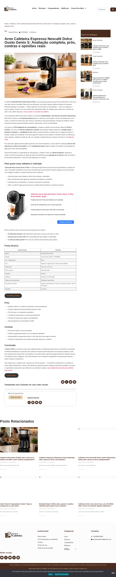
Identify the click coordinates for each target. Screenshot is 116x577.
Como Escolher (77, 8)
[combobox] (103, 9)
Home (6, 23)
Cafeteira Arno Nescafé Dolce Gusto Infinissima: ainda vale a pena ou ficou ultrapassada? (97, 459)
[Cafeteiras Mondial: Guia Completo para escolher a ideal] (86, 60)
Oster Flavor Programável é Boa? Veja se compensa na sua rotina (16, 505)
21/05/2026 (97, 68)
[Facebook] (2, 557)
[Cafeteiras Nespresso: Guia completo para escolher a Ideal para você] (86, 94)
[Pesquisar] (113, 9)
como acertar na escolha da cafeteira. (36, 112)
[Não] (113, 573)
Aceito (50, 574)
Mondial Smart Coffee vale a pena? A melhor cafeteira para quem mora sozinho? (56, 505)
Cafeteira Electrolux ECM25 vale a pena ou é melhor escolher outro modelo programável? (17, 459)
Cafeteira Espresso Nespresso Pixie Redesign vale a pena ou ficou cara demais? (57, 459)
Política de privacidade (61, 574)
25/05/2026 (97, 52)
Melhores (65, 8)
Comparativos (53, 8)
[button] (62, 382)
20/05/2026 (97, 86)
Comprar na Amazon (65, 222)
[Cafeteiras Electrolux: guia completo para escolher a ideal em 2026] (86, 44)
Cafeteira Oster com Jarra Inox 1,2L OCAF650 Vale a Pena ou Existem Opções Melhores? (95, 505)
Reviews (42, 8)
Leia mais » (3, 469)
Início (34, 8)
